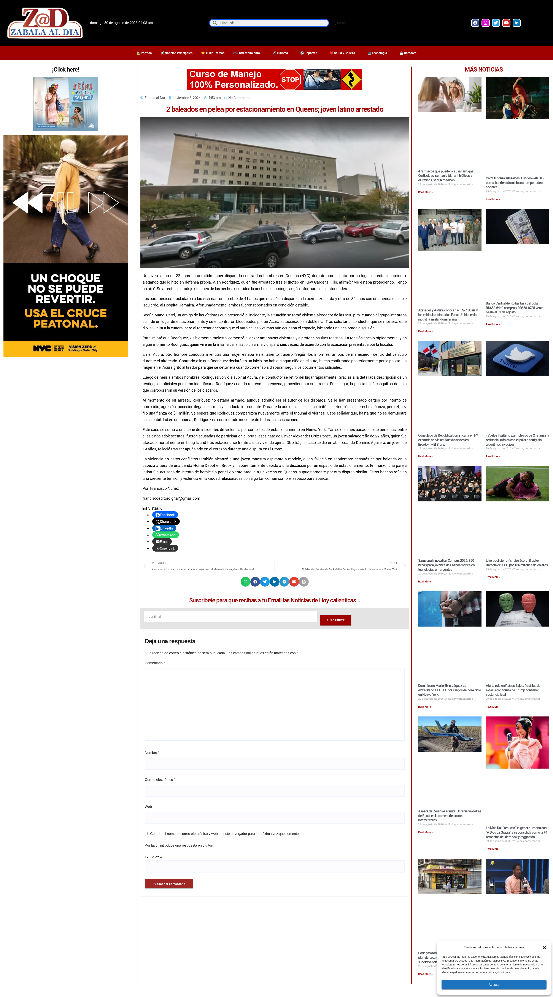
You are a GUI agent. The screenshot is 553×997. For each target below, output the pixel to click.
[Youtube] (506, 23)
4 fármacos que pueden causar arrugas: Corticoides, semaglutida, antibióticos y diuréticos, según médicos (446, 175)
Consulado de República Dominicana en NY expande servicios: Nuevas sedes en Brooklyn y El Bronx (448, 440)
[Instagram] (485, 23)
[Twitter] (496, 23)
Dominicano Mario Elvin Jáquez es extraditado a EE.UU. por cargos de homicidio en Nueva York (449, 690)
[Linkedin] (517, 23)
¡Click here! (65, 69)
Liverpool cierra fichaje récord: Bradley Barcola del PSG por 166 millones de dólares (517, 562)
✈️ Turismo (280, 53)
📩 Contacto (408, 53)
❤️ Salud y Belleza (342, 53)
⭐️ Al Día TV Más (212, 53)
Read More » (425, 192)
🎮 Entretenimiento (246, 53)
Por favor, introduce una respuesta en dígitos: (179, 845)
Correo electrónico (160, 780)
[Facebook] (475, 23)
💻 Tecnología (377, 53)
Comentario (155, 663)
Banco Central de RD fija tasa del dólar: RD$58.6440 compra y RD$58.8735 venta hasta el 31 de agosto (514, 307)
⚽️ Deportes (308, 53)
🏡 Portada (144, 53)
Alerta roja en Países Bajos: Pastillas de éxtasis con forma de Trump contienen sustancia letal (513, 690)
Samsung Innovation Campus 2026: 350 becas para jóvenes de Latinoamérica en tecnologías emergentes (446, 565)
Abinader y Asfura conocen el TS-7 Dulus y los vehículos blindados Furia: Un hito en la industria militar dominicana (448, 314)
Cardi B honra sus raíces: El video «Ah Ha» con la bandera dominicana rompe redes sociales (515, 182)
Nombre (152, 753)
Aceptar (494, 984)
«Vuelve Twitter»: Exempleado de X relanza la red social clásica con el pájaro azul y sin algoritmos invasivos (517, 440)
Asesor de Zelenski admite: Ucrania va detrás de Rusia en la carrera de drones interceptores (449, 815)
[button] (544, 947)
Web (148, 807)
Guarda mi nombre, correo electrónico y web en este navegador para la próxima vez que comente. (225, 834)
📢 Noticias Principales (176, 53)
